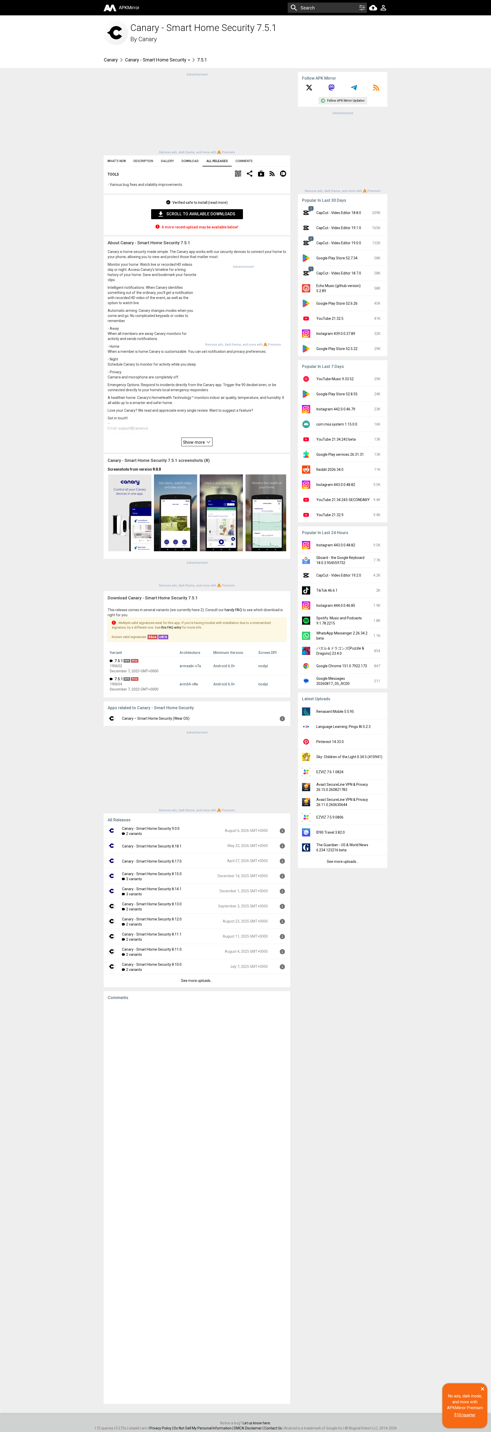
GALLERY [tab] (167, 161)
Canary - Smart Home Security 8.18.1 (152, 846)
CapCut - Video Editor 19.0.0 (338, 243)
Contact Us (273, 1428)
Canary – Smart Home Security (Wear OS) (155, 718)
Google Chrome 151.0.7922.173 (341, 666)
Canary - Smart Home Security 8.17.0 (152, 861)
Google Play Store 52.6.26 (337, 303)
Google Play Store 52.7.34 (337, 258)
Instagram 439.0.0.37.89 (335, 334)
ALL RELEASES (217, 161)
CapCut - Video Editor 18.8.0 (338, 213)
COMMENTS (244, 161)
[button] (238, 174)
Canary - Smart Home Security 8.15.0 (152, 874)
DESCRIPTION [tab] (143, 161)
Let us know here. (257, 1423)
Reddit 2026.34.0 (329, 470)
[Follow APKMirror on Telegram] (354, 89)
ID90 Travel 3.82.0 (330, 832)
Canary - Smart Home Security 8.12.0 (152, 919)
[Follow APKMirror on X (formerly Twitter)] (309, 89)
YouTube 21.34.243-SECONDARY (343, 500)
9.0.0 (157, 469)
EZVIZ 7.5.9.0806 (329, 817)
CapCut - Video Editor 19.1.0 (338, 228)
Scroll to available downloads (200, 213)
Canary (147, 39)
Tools (113, 174)
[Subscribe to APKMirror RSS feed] (376, 89)
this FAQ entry (171, 627)
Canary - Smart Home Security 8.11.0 (152, 949)
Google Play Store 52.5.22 (337, 349)
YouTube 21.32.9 (329, 515)
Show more (194, 442)
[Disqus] (197, 1202)
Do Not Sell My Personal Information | (204, 1428)
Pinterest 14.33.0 (330, 742)
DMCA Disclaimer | (249, 1428)
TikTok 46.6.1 (327, 590)
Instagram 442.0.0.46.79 (335, 409)
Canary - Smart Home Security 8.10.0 (152, 964)
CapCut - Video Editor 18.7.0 (338, 273)
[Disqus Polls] (197, 1069)
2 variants (134, 834)
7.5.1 (119, 661)
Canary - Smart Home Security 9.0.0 (151, 828)
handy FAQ (233, 610)
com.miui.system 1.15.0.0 (336, 424)
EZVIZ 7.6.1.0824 (329, 772)
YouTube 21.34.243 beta (336, 439)
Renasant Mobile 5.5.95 (335, 711)
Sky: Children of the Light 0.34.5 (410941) (349, 757)
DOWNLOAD (190, 161)
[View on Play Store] (261, 174)
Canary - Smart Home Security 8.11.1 (152, 934)
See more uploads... (197, 981)
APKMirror (129, 7)
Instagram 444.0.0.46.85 (335, 605)
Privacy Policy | (161, 1428)
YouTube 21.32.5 (329, 318)
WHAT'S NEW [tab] (116, 161)
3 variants (134, 879)
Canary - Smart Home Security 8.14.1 (152, 889)
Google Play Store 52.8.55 (337, 394)
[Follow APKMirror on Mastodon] (331, 89)
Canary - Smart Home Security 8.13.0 (152, 904)
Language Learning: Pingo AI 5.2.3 (343, 727)
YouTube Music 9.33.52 (335, 379)
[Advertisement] (197, 113)
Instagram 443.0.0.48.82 (335, 485)
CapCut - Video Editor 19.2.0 (338, 575)
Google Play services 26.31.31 (340, 454)
